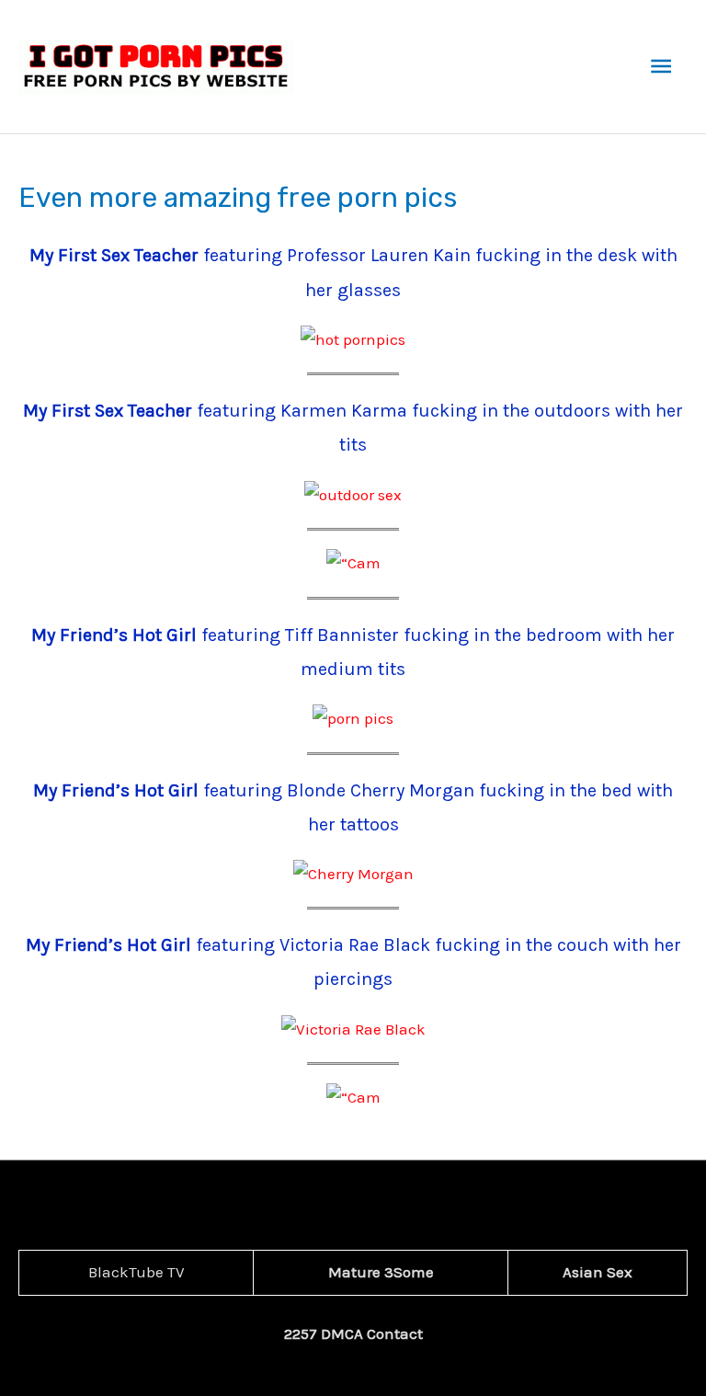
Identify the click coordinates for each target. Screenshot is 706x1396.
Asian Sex (597, 1272)
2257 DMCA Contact (353, 1333)
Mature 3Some (381, 1272)
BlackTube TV (136, 1272)
